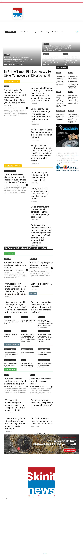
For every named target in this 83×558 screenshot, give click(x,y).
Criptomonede (73, 160)
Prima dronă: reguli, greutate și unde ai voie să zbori (15, 265)
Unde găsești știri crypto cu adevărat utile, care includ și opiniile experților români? (39, 193)
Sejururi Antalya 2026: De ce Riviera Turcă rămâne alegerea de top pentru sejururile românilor (16, 423)
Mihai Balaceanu (35, 267)
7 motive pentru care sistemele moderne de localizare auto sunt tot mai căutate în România (15, 179)
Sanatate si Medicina (10, 349)
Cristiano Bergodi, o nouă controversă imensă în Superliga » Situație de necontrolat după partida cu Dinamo (33, 526)
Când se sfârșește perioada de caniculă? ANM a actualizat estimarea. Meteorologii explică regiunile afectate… (32, 519)
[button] (76, 18)
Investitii (23, 331)
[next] (77, 32)
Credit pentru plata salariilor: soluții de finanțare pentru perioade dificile (40, 176)
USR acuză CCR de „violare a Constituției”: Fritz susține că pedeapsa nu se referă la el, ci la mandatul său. (41, 115)
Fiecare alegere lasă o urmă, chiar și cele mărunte (10, 365)
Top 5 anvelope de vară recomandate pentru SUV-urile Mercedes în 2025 (56, 521)
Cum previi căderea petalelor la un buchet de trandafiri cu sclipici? (28, 365)
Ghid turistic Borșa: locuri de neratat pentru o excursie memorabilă (42, 421)
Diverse (7, 54)
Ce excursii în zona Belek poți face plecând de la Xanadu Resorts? (42, 402)
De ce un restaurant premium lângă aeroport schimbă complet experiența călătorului (40, 212)
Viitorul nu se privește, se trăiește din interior (41, 263)
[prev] (76, 32)
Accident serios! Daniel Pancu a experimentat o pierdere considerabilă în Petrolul (42, 134)
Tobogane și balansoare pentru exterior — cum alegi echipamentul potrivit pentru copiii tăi (15, 405)
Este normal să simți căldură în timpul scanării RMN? (11, 354)
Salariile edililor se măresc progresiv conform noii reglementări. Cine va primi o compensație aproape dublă (33, 512)
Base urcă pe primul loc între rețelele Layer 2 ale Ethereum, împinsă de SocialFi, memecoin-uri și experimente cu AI (16, 307)
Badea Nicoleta (8, 185)
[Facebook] (3, 499)
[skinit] (18, 13)
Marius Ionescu (8, 386)
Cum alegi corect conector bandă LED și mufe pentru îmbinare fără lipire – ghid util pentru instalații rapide (15, 289)
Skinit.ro (45, 553)
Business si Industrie (10, 171)
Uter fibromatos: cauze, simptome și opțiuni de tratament (44, 365)
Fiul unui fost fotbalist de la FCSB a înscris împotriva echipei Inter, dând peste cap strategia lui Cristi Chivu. (33, 533)
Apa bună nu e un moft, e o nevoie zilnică (45, 353)
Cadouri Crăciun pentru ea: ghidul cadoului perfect (40, 381)
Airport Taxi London (72, 155)
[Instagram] (6, 499)
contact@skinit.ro (10, 530)
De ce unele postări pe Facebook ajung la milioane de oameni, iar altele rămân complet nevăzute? (42, 307)
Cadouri (23, 360)
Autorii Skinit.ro (9, 108)
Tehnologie (8, 258)
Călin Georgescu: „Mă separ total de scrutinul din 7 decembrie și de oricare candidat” (57, 535)
